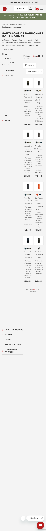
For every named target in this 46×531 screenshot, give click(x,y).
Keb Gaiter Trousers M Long (39, 255)
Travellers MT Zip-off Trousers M (28, 201)
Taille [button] (7, 120)
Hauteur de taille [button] (13, 345)
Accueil (5, 25)
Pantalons (21, 25)
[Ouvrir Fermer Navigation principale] (41, 9)
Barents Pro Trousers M (28, 95)
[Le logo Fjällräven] (8, 8)
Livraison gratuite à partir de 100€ (23, 2)
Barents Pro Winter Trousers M (28, 255)
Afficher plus (7, 49)
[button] (36, 8)
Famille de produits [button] (14, 330)
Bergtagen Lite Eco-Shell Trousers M (39, 202)
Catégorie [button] (9, 70)
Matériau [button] (9, 335)
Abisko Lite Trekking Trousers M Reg (28, 150)
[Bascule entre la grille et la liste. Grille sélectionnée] (41, 56)
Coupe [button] (8, 340)
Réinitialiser (6, 65)
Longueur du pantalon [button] (11, 351)
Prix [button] (7, 115)
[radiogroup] (28, 91)
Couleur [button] (9, 75)
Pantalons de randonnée (11, 27)
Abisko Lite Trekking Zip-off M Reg (39, 98)
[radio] (25, 91)
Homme (13, 25)
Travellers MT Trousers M (38, 149)
